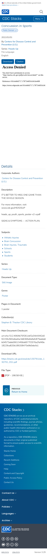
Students (8, 255)
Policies (6, 506)
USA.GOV (16, 552)
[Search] (42, 11)
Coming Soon (10, 464)
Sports (7, 252)
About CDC (8, 499)
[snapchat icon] (12, 545)
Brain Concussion (12, 241)
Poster (5, 295)
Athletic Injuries (11, 237)
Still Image (7, 282)
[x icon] (8, 539)
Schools (8, 248)
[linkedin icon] (16, 539)
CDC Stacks (13, 410)
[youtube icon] (3, 545)
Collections (9, 455)
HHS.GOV (5, 552)
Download (7, 61)
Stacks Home (10, 451)
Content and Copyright (14, 473)
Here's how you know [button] (9, 5)
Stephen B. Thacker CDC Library (16, 322)
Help (6, 468)
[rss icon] (16, 545)
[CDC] (5, 11)
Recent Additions (11, 460)
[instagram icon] (12, 539)
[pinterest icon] (8, 545)
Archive (6, 520)
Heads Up (13, 48)
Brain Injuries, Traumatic (15, 244)
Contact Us (9, 482)
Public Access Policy (13, 477)
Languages (8, 513)
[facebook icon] (3, 539)
